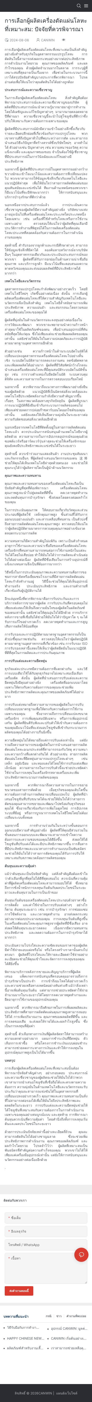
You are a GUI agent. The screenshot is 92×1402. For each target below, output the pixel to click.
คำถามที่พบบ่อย (76, 1316)
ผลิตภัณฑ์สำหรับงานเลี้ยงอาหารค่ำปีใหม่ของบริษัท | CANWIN (26, 1348)
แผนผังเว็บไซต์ (66, 1393)
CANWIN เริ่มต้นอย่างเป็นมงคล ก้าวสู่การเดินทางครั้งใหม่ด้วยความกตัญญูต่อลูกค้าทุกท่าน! (69, 1338)
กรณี (48, 1316)
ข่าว (59, 1316)
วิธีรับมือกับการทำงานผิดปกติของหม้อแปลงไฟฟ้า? (24, 1327)
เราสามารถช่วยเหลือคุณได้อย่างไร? (69, 1348)
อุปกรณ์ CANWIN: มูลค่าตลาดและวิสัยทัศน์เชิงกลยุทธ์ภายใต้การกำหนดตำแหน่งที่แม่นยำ (69, 1328)
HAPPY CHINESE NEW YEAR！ (26, 1338)
